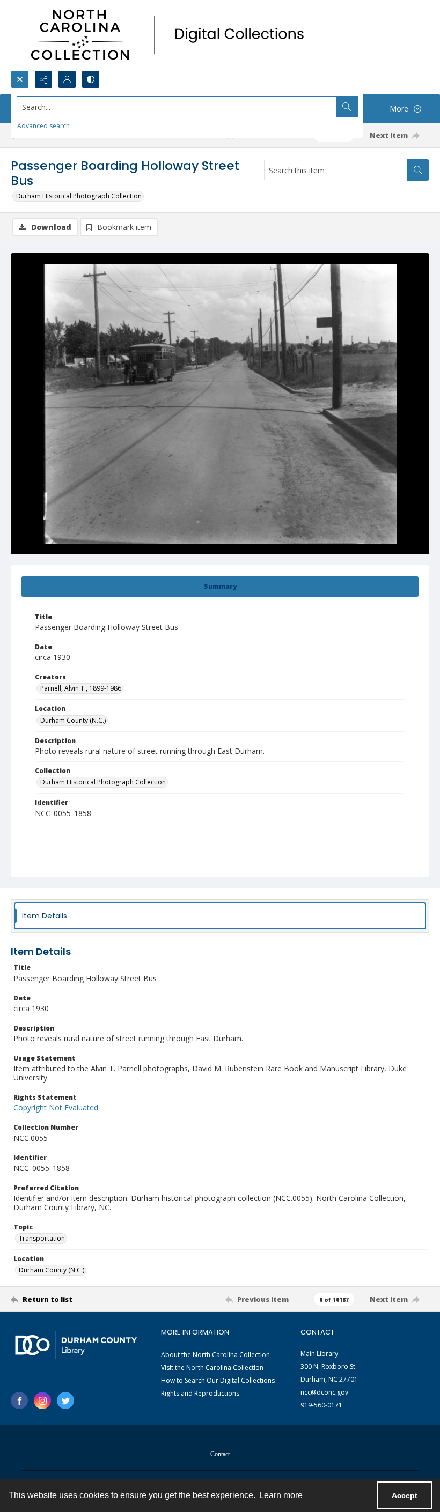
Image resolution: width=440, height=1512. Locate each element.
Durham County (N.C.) (73, 720)
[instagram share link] (42, 1400)
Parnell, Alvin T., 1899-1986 (80, 688)
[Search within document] (418, 170)
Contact (220, 1454)
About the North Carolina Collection (215, 1354)
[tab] (220, 586)
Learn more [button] (281, 1495)
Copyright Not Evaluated (55, 1107)
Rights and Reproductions (200, 1393)
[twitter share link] (65, 1400)
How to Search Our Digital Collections (218, 1380)
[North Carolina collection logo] (171, 35)
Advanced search (43, 125)
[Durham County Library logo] (76, 1345)
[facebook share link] (19, 1400)
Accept (404, 1495)
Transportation (42, 1238)
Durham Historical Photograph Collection (79, 196)
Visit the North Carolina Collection (212, 1367)
